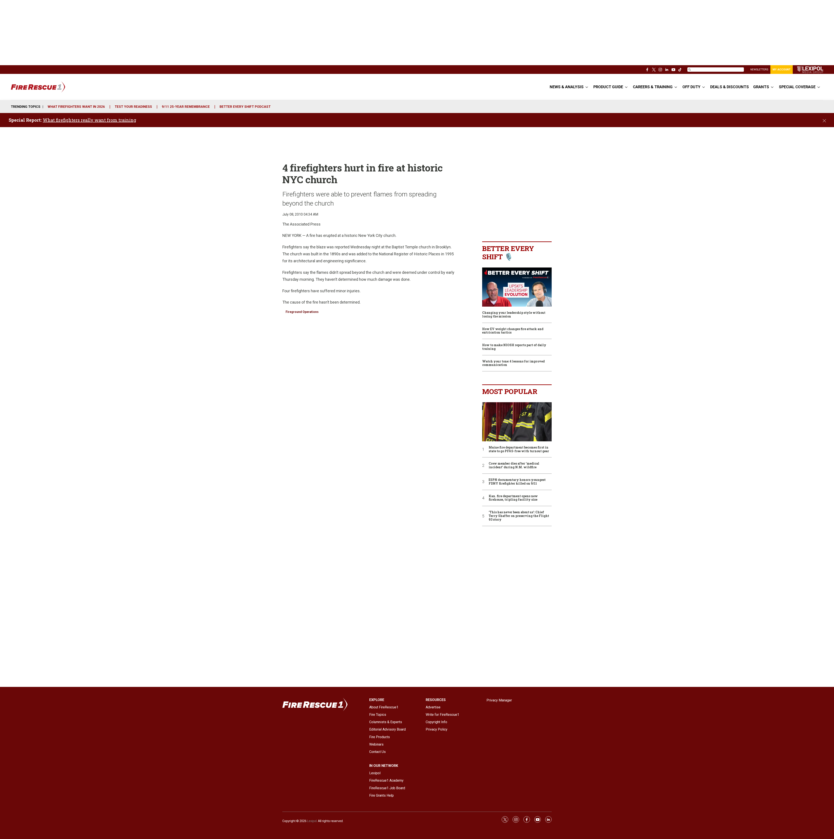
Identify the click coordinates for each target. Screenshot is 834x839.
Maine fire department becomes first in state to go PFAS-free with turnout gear (519, 449)
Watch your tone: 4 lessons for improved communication (513, 363)
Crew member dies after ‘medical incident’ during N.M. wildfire (514, 465)
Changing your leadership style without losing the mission (513, 314)
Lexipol (312, 821)
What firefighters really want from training (89, 120)
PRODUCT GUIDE (608, 87)
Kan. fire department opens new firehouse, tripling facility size (513, 498)
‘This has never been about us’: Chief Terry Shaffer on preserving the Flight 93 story (519, 515)
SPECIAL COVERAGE (797, 87)
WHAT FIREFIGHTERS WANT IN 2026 (76, 107)
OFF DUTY (691, 87)
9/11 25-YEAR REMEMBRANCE (186, 107)
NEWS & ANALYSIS (567, 87)
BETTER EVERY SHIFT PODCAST (245, 107)
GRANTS (761, 87)
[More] (587, 87)
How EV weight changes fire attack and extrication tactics (512, 331)
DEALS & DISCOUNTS (729, 87)
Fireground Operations (302, 312)
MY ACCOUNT (782, 69)
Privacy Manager (499, 700)
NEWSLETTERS (759, 69)
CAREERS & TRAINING (653, 87)
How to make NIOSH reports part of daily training (514, 347)
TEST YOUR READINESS (133, 107)
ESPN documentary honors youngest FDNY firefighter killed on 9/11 (517, 481)
